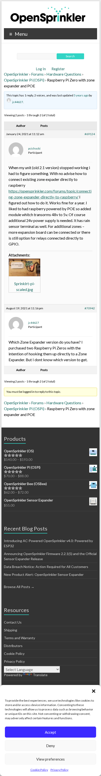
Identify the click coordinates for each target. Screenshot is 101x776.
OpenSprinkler (16, 74)
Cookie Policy (39, 770)
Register (58, 69)
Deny (50, 745)
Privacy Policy (59, 770)
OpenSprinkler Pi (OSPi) (24, 80)
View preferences (50, 759)
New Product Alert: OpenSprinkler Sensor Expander (44, 574)
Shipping (10, 630)
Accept (50, 732)
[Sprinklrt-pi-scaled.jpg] (24, 267)
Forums (37, 74)
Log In (41, 69)
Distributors (13, 646)
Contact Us (13, 622)
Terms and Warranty (19, 638)
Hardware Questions (63, 74)
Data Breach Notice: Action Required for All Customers (46, 567)
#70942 (90, 308)
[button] (93, 691)
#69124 (90, 134)
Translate (40, 675)
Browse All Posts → (19, 587)
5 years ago (81, 95)
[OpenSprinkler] (48, 14)
